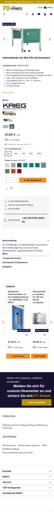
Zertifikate (9, 436)
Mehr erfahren (8, 92)
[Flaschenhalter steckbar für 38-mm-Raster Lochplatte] (39, 317)
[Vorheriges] (4, 39)
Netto (50, 7)
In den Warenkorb (33, 180)
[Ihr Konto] (45, 14)
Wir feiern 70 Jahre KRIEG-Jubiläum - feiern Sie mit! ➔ (27, 2)
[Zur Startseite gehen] (16, 8)
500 (8, 153)
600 (15, 153)
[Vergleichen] (7, 188)
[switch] (45, 8)
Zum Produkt (18, 356)
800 (31, 153)
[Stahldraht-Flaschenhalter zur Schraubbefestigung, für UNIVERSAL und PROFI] (18, 317)
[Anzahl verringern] (7, 180)
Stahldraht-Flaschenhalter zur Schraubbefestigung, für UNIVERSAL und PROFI (18, 297)
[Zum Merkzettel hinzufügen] (11, 188)
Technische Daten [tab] (12, 258)
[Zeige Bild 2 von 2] (29, 51)
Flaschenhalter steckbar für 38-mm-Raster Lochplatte (39, 297)
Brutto (40, 7)
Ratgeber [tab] (7, 266)
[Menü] (5, 14)
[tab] (26, 247)
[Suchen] (27, 14)
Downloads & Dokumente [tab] (15, 262)
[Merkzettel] (39, 14)
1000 (39, 153)
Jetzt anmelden (36, 402)
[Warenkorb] (51, 14)
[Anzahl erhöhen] (16, 180)
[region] (27, 322)
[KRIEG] (15, 106)
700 (23, 153)
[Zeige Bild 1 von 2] (25, 51)
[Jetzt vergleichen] (33, 14)
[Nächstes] (49, 39)
